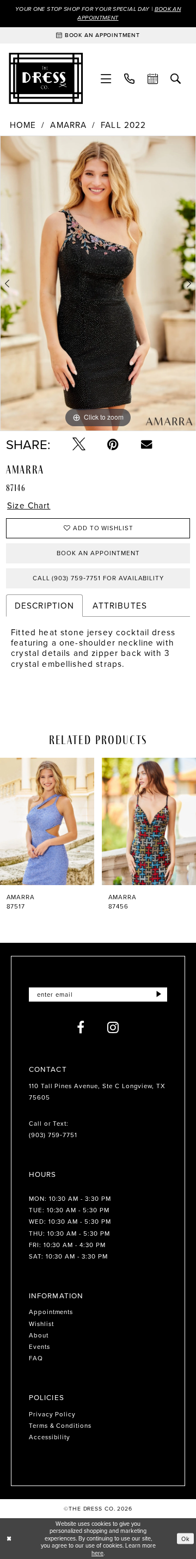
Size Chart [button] (29, 505)
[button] (106, 78)
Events (39, 1346)
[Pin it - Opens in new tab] (113, 444)
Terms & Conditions (60, 1425)
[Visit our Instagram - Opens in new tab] (113, 1027)
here (97, 1553)
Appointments (51, 1312)
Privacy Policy (52, 1414)
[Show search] (176, 78)
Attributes (120, 605)
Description (45, 605)
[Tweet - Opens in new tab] (78, 444)
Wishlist (41, 1323)
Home (23, 125)
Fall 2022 (123, 125)
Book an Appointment (98, 553)
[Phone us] (129, 78)
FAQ (36, 1358)
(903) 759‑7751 (53, 1135)
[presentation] (67, 821)
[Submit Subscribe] (159, 994)
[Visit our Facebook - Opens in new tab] (81, 1027)
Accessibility (49, 1437)
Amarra (68, 125)
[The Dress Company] (46, 78)
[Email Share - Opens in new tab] (146, 444)
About (38, 1335)
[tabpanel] (98, 283)
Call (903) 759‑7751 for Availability (98, 578)
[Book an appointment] (152, 78)
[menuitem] (106, 78)
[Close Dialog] (9, 1538)
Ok (185, 1538)
